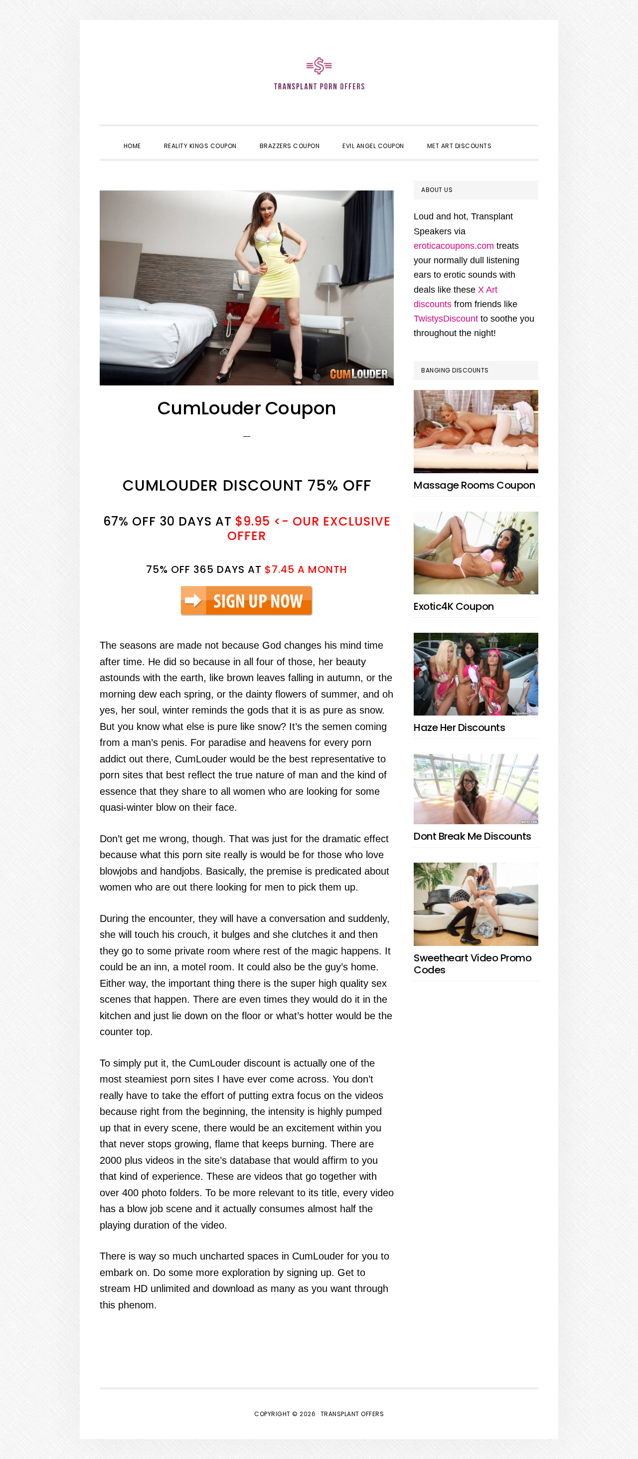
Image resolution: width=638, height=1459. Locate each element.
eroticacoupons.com (454, 246)
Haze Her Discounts (459, 727)
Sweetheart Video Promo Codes (472, 964)
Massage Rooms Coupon (474, 485)
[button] (514, 137)
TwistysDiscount (446, 319)
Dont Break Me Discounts (472, 836)
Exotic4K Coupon (454, 606)
